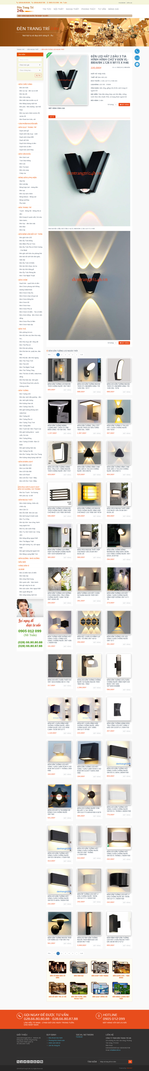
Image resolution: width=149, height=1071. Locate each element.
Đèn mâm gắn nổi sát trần (30, 234)
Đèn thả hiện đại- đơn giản (28, 380)
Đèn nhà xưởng (24, 97)
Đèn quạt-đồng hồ (25, 592)
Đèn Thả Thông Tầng (26, 370)
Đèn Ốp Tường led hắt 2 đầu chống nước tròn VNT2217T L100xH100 (87, 896)
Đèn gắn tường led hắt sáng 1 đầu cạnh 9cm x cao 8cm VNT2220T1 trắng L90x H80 (60, 767)
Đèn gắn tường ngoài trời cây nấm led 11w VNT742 (59, 939)
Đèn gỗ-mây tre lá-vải (27, 585)
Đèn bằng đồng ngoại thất (28, 538)
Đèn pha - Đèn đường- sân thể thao (30, 108)
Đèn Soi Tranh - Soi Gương (28, 492)
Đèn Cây (22, 230)
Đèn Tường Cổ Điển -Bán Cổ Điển (29, 443)
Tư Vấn (102, 9)
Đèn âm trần (23, 87)
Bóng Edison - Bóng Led (27, 197)
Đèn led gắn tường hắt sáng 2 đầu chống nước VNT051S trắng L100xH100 (118, 853)
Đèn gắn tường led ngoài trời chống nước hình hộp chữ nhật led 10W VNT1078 (89, 510)
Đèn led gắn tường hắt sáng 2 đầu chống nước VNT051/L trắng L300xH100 (119, 809)
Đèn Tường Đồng (25, 438)
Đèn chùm (23, 280)
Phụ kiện (22, 203)
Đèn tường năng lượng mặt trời (30, 457)
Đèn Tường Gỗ (24, 416)
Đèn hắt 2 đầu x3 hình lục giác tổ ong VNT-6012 (88, 637)
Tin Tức (47, 9)
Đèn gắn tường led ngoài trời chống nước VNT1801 (59, 385)
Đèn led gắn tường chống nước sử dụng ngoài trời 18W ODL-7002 (89, 682)
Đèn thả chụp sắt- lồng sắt (28, 342)
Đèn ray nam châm (26, 193)
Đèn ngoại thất (33, 49)
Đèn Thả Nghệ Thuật (26, 367)
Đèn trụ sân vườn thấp (27, 528)
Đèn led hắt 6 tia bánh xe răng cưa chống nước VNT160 (59, 812)
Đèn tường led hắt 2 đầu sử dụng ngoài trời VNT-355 (88, 595)
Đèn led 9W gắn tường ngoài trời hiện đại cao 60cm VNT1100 (87, 940)
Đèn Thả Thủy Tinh (26, 361)
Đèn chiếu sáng (25, 84)
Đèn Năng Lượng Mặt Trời (28, 554)
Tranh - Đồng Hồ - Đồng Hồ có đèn (30, 212)
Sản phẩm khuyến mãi (28, 124)
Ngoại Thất (72, 9)
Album (21, 569)
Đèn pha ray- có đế (26, 495)
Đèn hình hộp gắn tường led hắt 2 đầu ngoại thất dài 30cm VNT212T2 (118, 940)
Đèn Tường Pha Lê (25, 419)
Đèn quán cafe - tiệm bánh (28, 582)
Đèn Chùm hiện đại (26, 324)
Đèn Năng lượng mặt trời (28, 103)
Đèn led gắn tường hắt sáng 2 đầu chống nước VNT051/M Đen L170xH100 (59, 855)
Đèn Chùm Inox (24, 305)
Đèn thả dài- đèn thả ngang (29, 358)
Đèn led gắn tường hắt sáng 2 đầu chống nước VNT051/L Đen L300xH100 (118, 770)
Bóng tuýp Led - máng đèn (28, 187)
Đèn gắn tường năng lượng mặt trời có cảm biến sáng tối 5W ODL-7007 (59, 427)
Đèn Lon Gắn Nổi (25, 468)
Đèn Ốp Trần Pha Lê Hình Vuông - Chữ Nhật (30, 248)
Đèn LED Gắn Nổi (25, 471)
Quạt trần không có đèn (27, 143)
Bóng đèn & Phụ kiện (27, 178)
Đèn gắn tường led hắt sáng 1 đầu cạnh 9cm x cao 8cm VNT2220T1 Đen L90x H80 (89, 770)
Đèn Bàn (22, 226)
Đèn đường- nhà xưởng (29, 558)
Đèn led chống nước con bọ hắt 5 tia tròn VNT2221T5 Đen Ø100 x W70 (89, 810)
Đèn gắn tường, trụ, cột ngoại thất (29, 546)
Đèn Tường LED (25, 394)
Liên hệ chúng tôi (54, 1045)
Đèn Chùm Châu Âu (26, 293)
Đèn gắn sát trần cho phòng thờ (30, 253)
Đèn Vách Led (24, 157)
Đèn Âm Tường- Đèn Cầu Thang (30, 454)
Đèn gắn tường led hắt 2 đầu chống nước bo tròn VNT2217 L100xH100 (118, 897)
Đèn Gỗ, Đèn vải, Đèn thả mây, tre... (30, 336)
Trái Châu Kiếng (25, 160)
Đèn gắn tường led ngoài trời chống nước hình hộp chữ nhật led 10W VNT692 (59, 510)
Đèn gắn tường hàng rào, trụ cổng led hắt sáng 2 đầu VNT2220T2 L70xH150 (118, 725)
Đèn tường (23, 390)
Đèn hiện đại (23, 576)
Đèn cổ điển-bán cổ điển (27, 573)
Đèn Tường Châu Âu (26, 406)
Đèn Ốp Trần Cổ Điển (26, 263)
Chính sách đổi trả (54, 1043)
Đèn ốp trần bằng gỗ (26, 269)
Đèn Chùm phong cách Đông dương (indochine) (29, 287)
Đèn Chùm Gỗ (24, 302)
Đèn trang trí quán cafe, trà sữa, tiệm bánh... (30, 218)
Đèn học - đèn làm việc (27, 223)
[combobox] (28, 65)
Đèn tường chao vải (26, 403)
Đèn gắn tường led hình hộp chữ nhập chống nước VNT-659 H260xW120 (59, 552)
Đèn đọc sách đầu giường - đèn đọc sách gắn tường (30, 398)
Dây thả (22, 181)
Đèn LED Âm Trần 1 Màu (28, 478)
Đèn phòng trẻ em (25, 332)
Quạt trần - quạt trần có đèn (29, 283)
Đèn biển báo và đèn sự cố (28, 100)
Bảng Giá (113, 9)
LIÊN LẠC (129, 3)
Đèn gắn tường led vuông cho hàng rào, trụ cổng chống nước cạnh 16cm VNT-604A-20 (59, 596)
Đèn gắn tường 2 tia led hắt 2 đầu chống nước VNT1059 (118, 427)
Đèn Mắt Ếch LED (25, 465)
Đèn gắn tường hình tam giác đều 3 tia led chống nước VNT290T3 (118, 469)
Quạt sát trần (24, 140)
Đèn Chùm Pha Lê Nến (27, 321)
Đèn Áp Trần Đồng (26, 240)
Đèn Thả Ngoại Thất (26, 541)
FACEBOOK (122, 3)
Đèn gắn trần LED (25, 237)
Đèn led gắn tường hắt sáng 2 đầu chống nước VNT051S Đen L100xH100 (58, 898)
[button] (40, 65)
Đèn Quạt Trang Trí (27, 127)
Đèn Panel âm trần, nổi (27, 119)
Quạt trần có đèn (25, 146)
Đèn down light (26, 462)
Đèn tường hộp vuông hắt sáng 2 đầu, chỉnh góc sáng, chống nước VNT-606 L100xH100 (60, 639)
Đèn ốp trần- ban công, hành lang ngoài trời (29, 523)
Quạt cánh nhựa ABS (26, 137)
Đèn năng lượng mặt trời (28, 595)
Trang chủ (20, 49)
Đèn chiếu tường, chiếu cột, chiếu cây (29, 504)
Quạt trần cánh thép (26, 150)
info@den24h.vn (115, 1050)
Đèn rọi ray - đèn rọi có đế (28, 91)
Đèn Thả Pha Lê (25, 345)
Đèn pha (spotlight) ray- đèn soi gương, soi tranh (29, 488)
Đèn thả (22, 329)
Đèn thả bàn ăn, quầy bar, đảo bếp (30, 352)
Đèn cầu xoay (24, 170)
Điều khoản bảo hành (56, 1038)
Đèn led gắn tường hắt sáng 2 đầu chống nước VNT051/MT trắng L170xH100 (87, 851)
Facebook (79, 1037)
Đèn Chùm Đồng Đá (26, 299)
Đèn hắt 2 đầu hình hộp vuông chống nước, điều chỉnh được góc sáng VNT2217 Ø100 (88, 726)
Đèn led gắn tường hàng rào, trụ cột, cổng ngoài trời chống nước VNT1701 (59, 469)
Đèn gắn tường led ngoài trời (29, 551)
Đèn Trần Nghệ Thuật (27, 275)
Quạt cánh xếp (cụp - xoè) (28, 134)
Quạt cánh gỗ (24, 131)
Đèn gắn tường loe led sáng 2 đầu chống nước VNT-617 (117, 638)
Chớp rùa (22, 173)
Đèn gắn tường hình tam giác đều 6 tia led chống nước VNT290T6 (88, 469)
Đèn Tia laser (24, 167)
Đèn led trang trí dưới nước (28, 516)
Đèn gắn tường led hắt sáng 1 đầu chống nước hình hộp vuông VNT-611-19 (118, 596)
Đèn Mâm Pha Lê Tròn (27, 244)
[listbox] (30, 70)
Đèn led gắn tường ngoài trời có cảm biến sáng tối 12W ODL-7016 (118, 386)
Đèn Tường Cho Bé (26, 451)
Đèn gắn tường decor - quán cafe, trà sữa (29, 433)
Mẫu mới (22, 562)
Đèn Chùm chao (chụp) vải (28, 296)
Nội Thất (59, 9)
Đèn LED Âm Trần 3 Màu (28, 481)
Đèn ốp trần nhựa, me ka (28, 266)
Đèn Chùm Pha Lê (25, 309)
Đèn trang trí (25, 207)
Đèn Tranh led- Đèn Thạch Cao (30, 429)
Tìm (39, 75)
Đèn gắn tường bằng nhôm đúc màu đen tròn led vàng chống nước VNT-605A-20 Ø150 (119, 553)
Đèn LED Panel (24, 474)
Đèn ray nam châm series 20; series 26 (29, 114)
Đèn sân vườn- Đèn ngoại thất (30, 588)
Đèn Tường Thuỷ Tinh (27, 422)
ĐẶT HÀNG (67, 390)
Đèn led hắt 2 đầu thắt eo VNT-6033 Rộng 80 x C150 (59, 681)
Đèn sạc (22, 190)
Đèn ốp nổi (23, 94)
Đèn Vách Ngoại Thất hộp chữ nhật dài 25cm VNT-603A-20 (118, 510)
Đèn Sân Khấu (25, 154)
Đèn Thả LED (24, 364)
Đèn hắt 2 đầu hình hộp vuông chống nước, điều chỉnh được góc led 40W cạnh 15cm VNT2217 (58, 726)
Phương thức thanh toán (57, 1040)
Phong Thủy (88, 9)
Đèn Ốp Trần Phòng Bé (27, 272)
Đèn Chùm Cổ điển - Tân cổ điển (30, 312)
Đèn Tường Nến (25, 426)
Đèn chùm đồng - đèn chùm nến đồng (30, 316)
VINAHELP (129, 1068)
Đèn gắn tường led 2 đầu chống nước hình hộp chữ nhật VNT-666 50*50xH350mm (118, 683)
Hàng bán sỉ (24, 566)
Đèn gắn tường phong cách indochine (28, 411)
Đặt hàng (125, 104)
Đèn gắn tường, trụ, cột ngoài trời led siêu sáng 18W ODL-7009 (88, 427)
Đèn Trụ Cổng (24, 519)
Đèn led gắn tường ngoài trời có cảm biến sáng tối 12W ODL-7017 (88, 386)
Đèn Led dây (23, 184)
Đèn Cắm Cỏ (23, 509)
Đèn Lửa (22, 164)
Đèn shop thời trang (26, 579)
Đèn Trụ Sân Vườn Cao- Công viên (29, 533)
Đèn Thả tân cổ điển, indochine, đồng (30, 375)
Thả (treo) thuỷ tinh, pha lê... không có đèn (29, 384)
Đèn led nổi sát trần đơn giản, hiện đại (29, 258)
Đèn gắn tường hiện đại (27, 448)
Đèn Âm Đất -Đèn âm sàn (28, 513)
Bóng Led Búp (24, 200)
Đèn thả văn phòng (26, 348)
